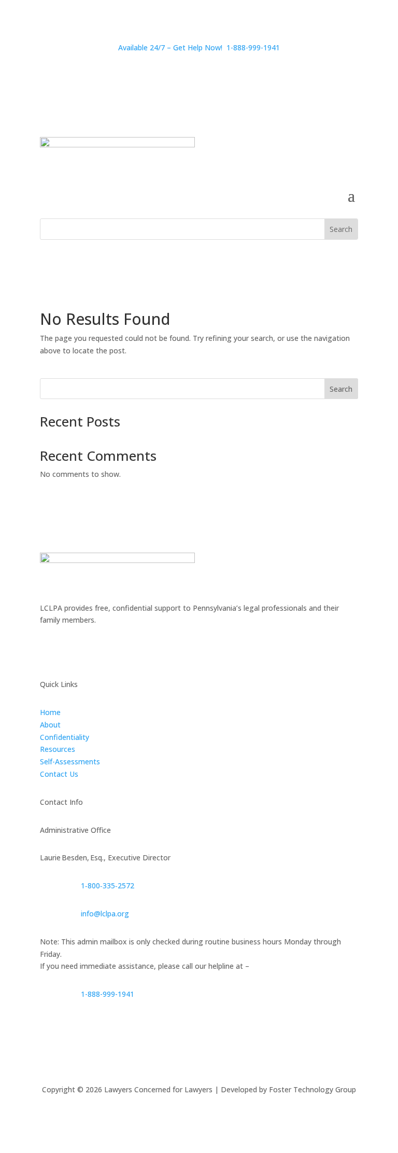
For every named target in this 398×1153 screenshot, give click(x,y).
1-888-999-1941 (107, 994)
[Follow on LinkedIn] (89, 650)
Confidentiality (64, 737)
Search (341, 389)
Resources (57, 749)
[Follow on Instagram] (69, 650)
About (50, 725)
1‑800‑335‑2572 (107, 885)
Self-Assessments (70, 761)
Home (50, 712)
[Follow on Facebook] (48, 650)
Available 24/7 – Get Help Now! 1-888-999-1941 (199, 47)
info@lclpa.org (105, 913)
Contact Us (59, 774)
